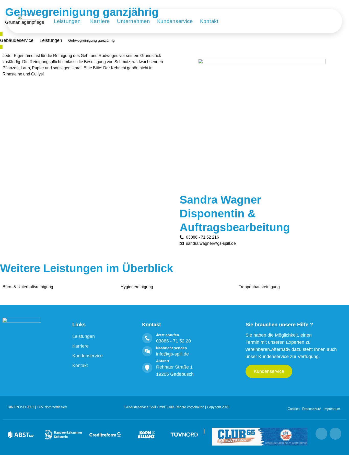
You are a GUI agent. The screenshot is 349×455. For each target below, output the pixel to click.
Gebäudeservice (16, 40)
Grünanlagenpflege (24, 22)
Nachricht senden (171, 348)
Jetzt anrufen (167, 335)
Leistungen (51, 40)
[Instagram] (321, 433)
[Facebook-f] (335, 433)
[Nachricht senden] (147, 351)
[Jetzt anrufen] (147, 338)
